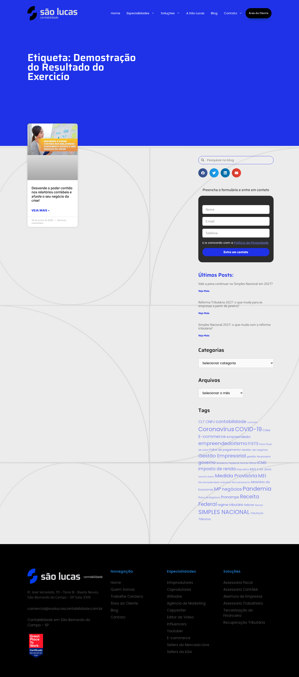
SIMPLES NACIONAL (224, 512)
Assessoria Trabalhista (243, 603)
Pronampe (230, 497)
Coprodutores (179, 589)
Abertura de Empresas (242, 596)
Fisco (262, 444)
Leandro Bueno (206, 476)
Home (115, 13)
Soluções (168, 13)
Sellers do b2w (179, 651)
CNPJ (210, 421)
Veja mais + (41, 210)
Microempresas (241, 482)
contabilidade (231, 421)
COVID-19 (248, 429)
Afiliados (174, 596)
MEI (262, 475)
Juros (267, 469)
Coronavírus (216, 429)
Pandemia (257, 489)
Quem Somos (123, 589)
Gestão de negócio (255, 450)
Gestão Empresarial (222, 455)
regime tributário (230, 505)
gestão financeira (259, 456)
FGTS (253, 443)
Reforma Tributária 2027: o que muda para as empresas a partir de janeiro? (230, 304)
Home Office (248, 463)
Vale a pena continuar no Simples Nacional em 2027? (235, 284)
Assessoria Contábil (240, 589)
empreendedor (239, 437)
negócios (232, 489)
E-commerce (212, 436)
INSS (253, 469)
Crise (266, 430)
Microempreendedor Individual (214, 482)
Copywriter (176, 610)
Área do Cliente (258, 13)
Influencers (177, 624)
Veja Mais (204, 291)
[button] (202, 172)
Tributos (204, 519)
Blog (214, 13)
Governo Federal (227, 463)
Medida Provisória (236, 475)
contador (252, 422)
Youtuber (175, 631)
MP (217, 489)
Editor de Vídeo (180, 617)
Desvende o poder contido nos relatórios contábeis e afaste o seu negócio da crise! (52, 194)
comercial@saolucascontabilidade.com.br (65, 608)
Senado (259, 505)
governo (207, 462)
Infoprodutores (180, 582)
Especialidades (138, 13)
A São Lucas (195, 13)
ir (258, 469)
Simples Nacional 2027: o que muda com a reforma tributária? (234, 326)
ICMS (261, 462)
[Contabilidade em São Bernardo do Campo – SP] (52, 13)
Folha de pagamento (225, 450)
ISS (261, 469)
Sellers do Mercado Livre (188, 644)
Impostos (243, 469)
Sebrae (249, 505)
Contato (230, 13)
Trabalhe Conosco (127, 596)
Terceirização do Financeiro (238, 613)
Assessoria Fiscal (238, 582)
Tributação (256, 513)
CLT (201, 421)
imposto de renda (217, 469)
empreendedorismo (222, 443)
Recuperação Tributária (244, 622)
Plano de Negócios (209, 497)
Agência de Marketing (186, 603)
